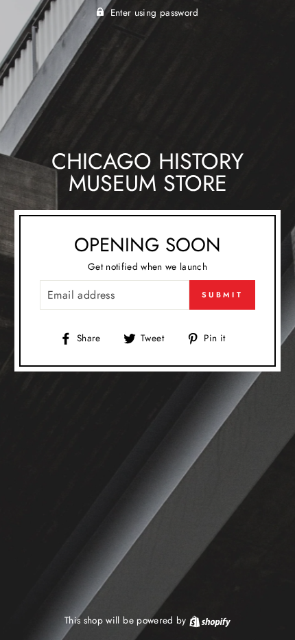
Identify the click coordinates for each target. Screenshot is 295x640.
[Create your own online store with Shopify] (210, 620)
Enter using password (154, 12)
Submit (222, 294)
